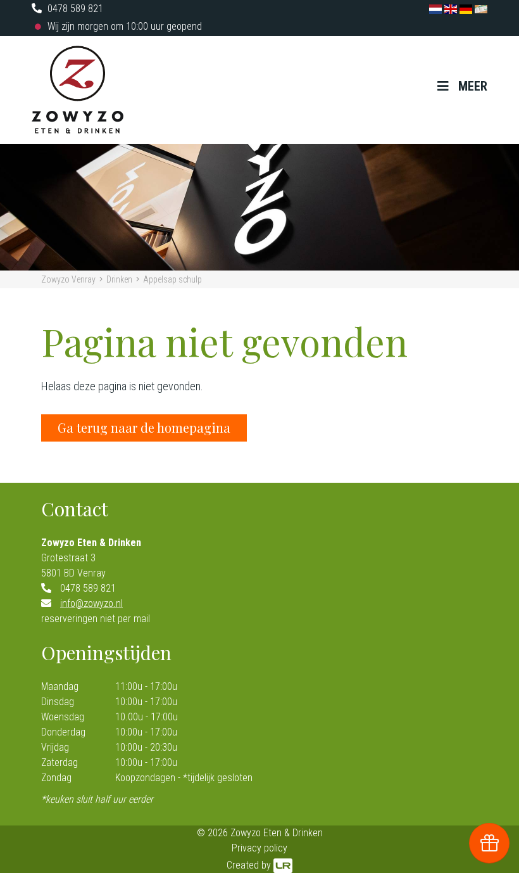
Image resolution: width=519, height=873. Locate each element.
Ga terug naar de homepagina (144, 427)
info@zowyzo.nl (91, 603)
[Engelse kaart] (452, 9)
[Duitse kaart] (467, 9)
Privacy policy (259, 848)
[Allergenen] (481, 9)
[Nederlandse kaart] (436, 9)
